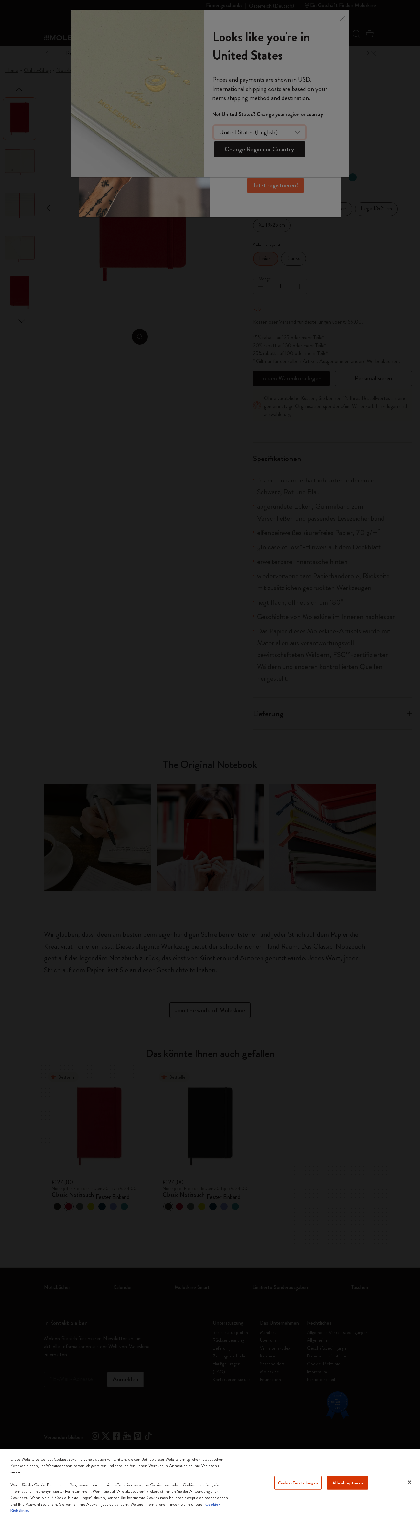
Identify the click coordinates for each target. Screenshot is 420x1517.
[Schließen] (409, 1482)
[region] (210, 1483)
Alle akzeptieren (347, 1483)
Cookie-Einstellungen (298, 1483)
